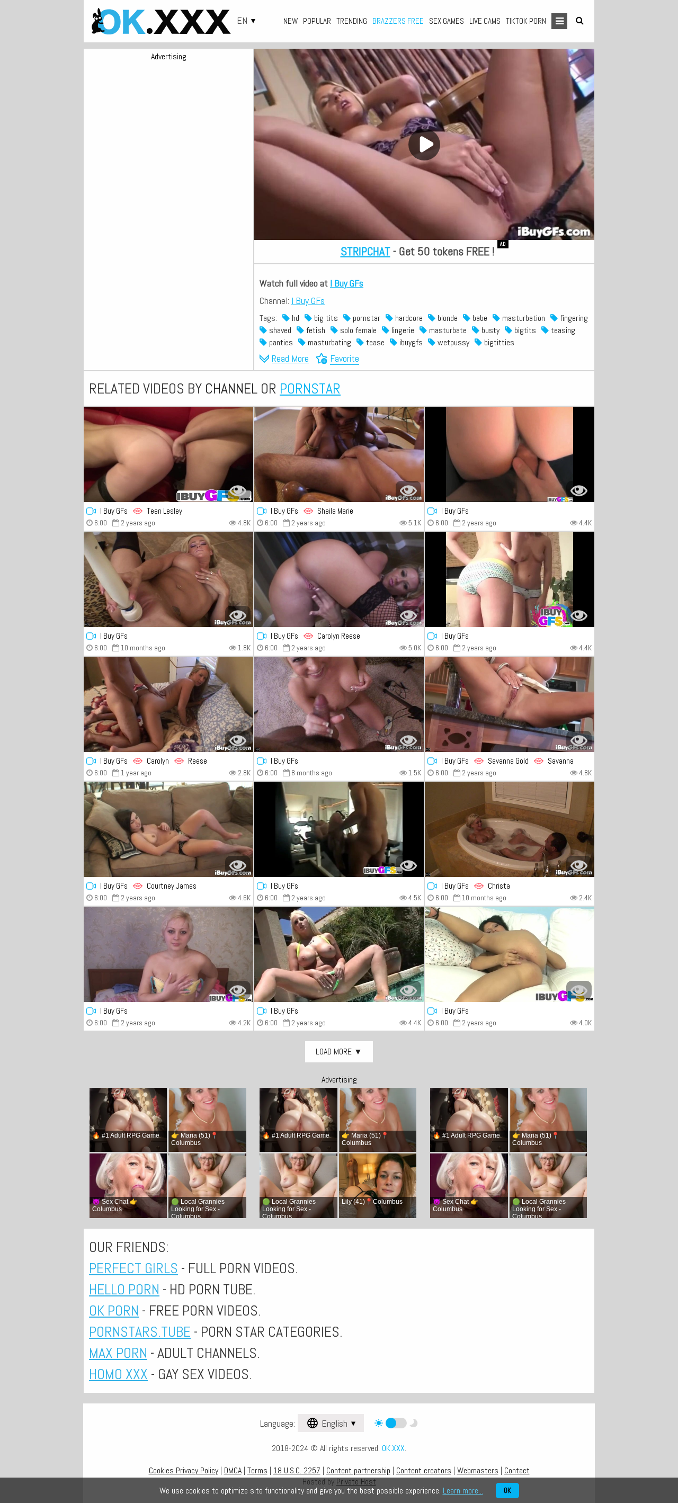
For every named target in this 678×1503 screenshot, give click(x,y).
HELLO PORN (124, 1289)
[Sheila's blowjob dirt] (339, 454)
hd (294, 318)
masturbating (328, 342)
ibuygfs (410, 342)
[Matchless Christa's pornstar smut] (509, 829)
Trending (351, 21)
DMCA (233, 1470)
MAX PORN (118, 1353)
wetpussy (452, 342)
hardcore (408, 318)
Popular (317, 21)
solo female (357, 330)
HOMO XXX (118, 1374)
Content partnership (358, 1470)
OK (507, 1490)
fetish (314, 330)
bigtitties (498, 342)
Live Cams (485, 21)
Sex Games (446, 21)
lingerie (401, 330)
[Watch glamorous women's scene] (509, 454)
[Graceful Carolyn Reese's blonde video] (339, 579)
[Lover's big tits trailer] (168, 579)
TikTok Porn (526, 21)
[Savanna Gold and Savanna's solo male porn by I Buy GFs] (509, 704)
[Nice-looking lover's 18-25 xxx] (339, 704)
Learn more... (463, 1490)
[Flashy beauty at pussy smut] (168, 954)
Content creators (423, 1470)
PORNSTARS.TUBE (140, 1331)
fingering (573, 318)
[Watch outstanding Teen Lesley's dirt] (168, 454)
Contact (517, 1470)
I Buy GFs (346, 283)
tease (374, 342)
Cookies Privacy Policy (183, 1470)
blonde (446, 318)
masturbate (447, 330)
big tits (325, 318)
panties (280, 342)
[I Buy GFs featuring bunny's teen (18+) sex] (339, 829)
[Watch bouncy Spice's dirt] (509, 579)
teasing (562, 330)
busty (489, 330)
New (290, 21)
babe (478, 318)
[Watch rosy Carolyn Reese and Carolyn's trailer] (168, 704)
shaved (279, 330)
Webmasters (477, 1470)
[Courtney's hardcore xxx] (168, 829)
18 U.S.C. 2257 (296, 1470)
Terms (257, 1470)
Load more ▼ (339, 1051)
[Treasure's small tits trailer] (509, 954)
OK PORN (114, 1310)
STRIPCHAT (365, 251)
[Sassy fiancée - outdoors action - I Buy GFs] (339, 954)
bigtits (524, 330)
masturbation (522, 318)
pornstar (365, 318)
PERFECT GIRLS (133, 1268)
